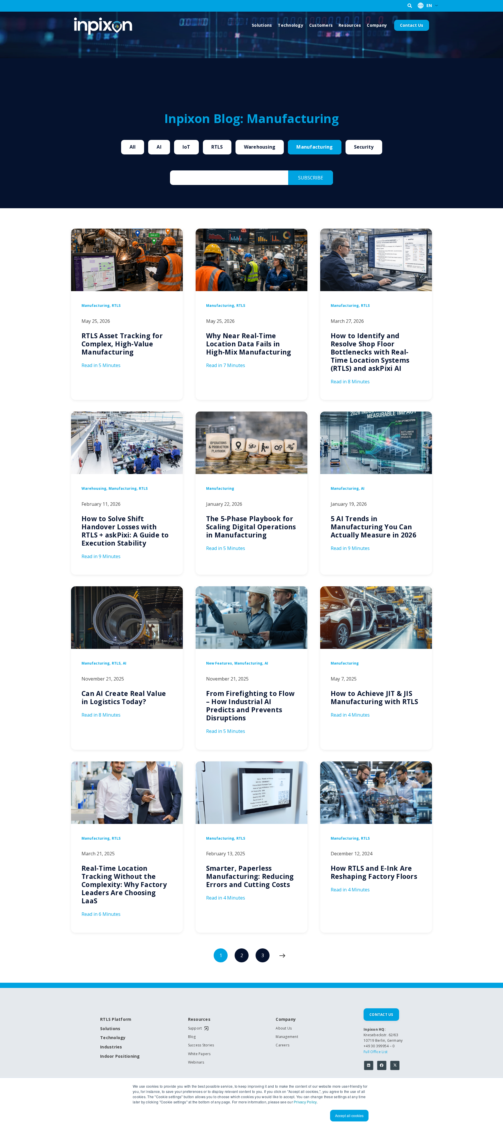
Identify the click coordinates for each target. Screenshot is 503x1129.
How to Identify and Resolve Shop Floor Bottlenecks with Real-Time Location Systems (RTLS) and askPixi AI (370, 352)
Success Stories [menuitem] (201, 1045)
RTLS (217, 147)
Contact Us (411, 25)
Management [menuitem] (287, 1037)
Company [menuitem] (286, 1019)
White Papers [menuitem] (199, 1054)
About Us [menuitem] (284, 1028)
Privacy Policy (305, 1101)
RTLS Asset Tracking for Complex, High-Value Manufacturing (122, 344)
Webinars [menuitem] (196, 1062)
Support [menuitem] (195, 1028)
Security (364, 147)
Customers (321, 25)
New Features (219, 663)
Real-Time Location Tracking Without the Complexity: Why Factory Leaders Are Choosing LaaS (124, 884)
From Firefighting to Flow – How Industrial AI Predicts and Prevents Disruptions (250, 705)
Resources (350, 25)
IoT (186, 147)
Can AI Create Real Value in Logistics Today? (124, 697)
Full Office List (375, 1051)
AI (159, 147)
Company (377, 25)
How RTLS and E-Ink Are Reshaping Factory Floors (374, 872)
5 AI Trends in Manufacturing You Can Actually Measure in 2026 (373, 526)
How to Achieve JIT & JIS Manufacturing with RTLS (374, 697)
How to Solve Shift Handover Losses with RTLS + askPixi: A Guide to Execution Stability (125, 531)
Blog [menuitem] (192, 1037)
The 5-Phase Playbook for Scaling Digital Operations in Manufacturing (251, 526)
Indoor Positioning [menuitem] (120, 1056)
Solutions (262, 25)
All (133, 147)
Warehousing (260, 147)
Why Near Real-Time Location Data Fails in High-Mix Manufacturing (248, 344)
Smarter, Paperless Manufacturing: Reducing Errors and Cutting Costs (250, 876)
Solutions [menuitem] (110, 1028)
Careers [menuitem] (282, 1045)
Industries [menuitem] (111, 1047)
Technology (290, 25)
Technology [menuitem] (113, 1037)
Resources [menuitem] (199, 1019)
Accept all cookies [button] (349, 1115)
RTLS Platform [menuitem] (115, 1019)
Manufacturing (314, 147)
